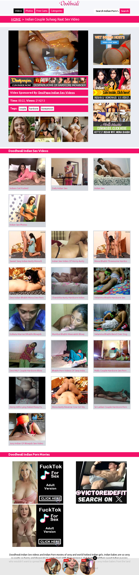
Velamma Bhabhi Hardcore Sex (109, 297)
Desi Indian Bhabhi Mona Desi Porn (27, 297)
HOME (16, 19)
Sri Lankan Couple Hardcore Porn (110, 407)
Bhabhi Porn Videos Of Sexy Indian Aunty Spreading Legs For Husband (70, 370)
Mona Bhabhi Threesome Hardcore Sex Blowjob (112, 261)
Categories (56, 10)
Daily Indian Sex (59, 188)
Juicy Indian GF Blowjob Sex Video (26, 443)
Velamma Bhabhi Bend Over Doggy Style (112, 334)
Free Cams (41, 10)
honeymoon (47, 108)
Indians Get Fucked (19, 188)
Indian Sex (99, 188)
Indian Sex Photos (18, 224)
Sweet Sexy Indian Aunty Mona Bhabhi (28, 261)
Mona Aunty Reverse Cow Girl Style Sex (70, 407)
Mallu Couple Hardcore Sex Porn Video (112, 370)
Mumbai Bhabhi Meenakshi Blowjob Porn (70, 334)
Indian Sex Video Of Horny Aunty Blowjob (70, 261)
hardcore (33, 108)
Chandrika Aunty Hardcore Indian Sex (70, 297)
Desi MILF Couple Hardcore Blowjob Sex (28, 370)
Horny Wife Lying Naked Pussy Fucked (28, 407)
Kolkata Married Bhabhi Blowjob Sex (28, 334)
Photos (29, 10)
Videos (18, 10)
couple (22, 108)
